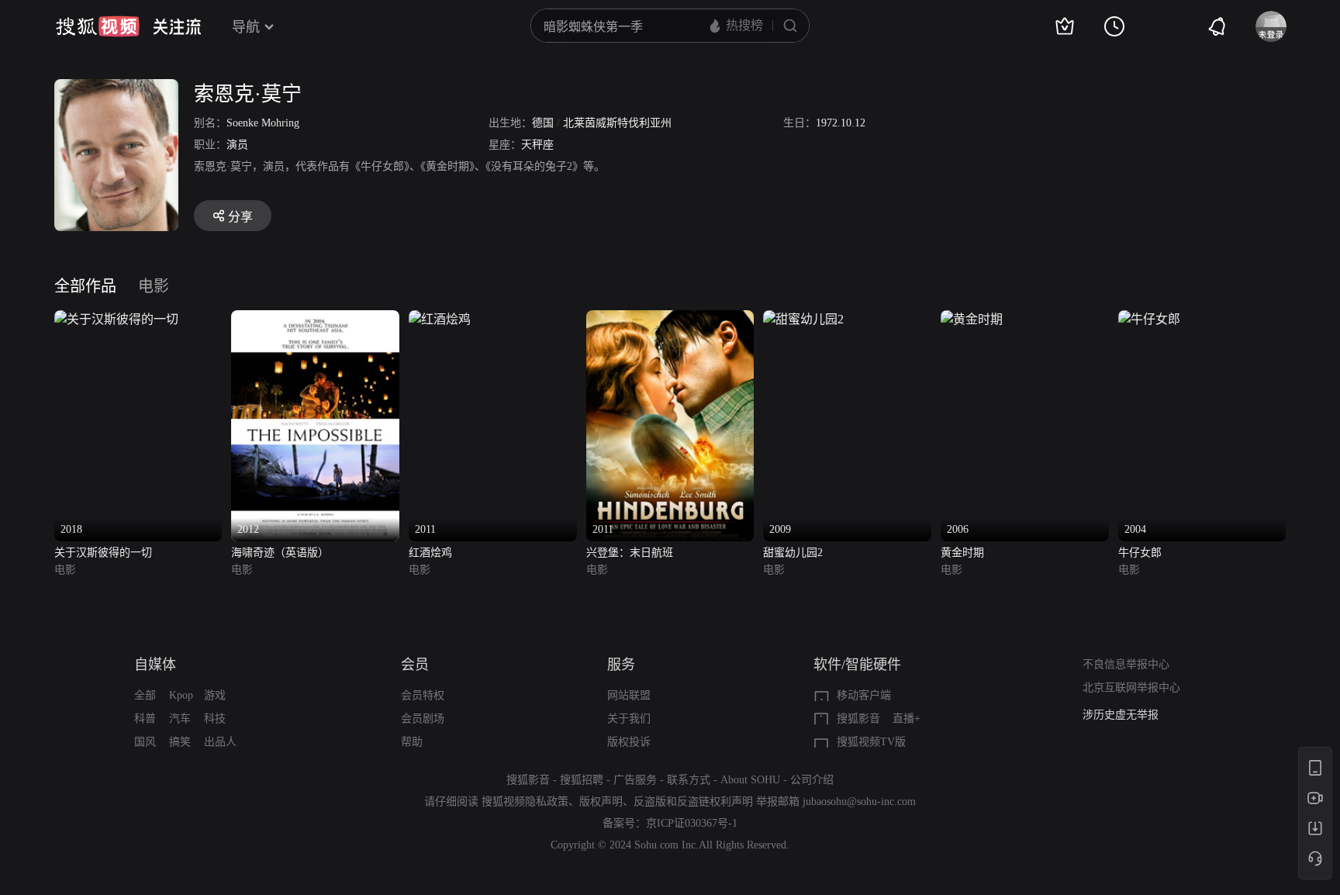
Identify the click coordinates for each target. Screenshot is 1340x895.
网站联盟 (629, 695)
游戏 (215, 695)
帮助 (412, 742)
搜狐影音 (858, 718)
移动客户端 (864, 695)
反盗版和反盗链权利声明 (693, 801)
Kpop (181, 695)
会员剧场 (422, 718)
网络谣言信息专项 (1126, 717)
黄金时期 (962, 552)
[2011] (440, 319)
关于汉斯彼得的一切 (103, 552)
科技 (215, 718)
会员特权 (422, 695)
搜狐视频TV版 (871, 742)
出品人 (220, 742)
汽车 (180, 718)
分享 (240, 216)
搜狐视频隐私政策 (525, 801)
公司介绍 (812, 780)
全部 (145, 695)
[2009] (803, 319)
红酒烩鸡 (430, 552)
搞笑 (180, 742)
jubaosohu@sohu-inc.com (859, 801)
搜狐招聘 (581, 780)
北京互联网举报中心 (1131, 687)
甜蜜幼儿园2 (793, 552)
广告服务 (635, 780)
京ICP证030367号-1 (691, 823)
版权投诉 (629, 742)
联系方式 (688, 780)
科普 (145, 718)
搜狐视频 (97, 26)
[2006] (972, 319)
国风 (145, 742)
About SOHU (750, 780)
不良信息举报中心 (1126, 664)
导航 (246, 27)
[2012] (315, 319)
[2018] (116, 319)
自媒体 (155, 664)
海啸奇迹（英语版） (280, 552)
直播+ (906, 718)
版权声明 (601, 801)
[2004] (1149, 319)
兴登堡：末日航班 (629, 552)
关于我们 (629, 718)
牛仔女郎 (1140, 552)
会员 (415, 664)
